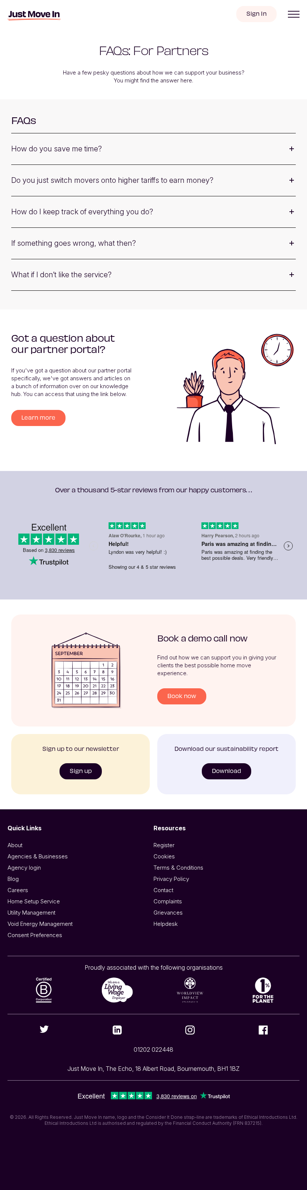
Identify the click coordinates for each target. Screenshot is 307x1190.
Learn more (38, 417)
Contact (163, 890)
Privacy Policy (171, 878)
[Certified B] (43, 990)
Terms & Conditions (178, 867)
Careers (17, 890)
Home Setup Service (33, 901)
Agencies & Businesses (37, 856)
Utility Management (31, 912)
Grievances (168, 912)
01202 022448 (153, 1049)
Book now (181, 695)
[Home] (34, 16)
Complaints (168, 901)
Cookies (164, 856)
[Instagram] (190, 1030)
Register (164, 845)
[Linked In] (117, 1030)
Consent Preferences (34, 935)
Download (226, 770)
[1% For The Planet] (263, 990)
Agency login (24, 867)
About (14, 845)
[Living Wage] (117, 990)
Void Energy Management (40, 923)
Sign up (81, 770)
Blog (13, 878)
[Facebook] (263, 1030)
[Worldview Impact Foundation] (190, 990)
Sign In (256, 13)
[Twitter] (43, 1029)
